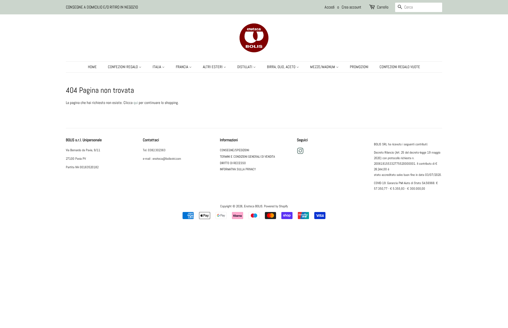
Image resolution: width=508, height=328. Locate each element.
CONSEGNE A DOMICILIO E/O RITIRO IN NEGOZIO (102, 7)
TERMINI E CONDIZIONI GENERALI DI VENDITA (247, 156)
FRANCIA (182, 66)
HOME (92, 66)
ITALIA (157, 66)
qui (135, 102)
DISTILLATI (245, 66)
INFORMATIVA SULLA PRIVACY (238, 169)
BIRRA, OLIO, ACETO (281, 66)
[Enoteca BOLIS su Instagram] (300, 152)
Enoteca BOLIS (253, 206)
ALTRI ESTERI (213, 66)
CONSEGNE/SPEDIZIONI (234, 150)
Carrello (382, 7)
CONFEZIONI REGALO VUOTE (400, 66)
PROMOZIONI (359, 66)
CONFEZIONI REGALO (123, 66)
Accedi (330, 7)
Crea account (351, 7)
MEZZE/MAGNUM (323, 66)
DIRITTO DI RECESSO (233, 163)
